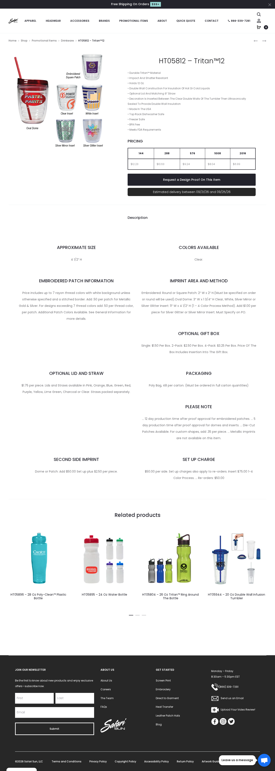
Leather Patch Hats (168, 715)
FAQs (104, 707)
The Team (107, 698)
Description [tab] (138, 217)
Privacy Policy (98, 761)
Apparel (30, 21)
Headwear (53, 21)
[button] (131, 614)
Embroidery (163, 689)
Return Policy (185, 761)
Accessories (79, 21)
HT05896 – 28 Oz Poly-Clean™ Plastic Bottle (38, 596)
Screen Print (163, 680)
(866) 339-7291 (228, 687)
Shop (24, 40)
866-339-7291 (240, 21)
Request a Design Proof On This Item (191, 180)
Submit (54, 729)
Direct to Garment (167, 698)
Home (13, 40)
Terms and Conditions (66, 761)
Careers (106, 689)
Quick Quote (185, 21)
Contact (211, 21)
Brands (104, 21)
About (162, 21)
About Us (106, 680)
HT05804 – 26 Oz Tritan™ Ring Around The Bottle (170, 596)
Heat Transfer (164, 707)
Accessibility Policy (156, 761)
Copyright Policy (125, 761)
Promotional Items (133, 21)
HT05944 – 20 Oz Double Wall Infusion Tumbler (236, 596)
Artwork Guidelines (214, 761)
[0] (259, 27)
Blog (159, 724)
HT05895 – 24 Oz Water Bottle (104, 594)
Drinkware (67, 40)
